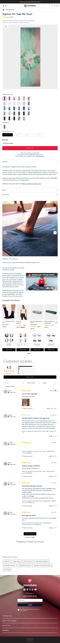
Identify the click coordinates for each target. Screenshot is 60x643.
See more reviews (30, 533)
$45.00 (32, 329)
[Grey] (11, 335)
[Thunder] (35, 340)
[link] (30, 17)
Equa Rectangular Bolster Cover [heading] (36, 322)
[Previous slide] (4, 232)
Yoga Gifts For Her (24, 565)
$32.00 (18, 327)
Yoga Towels (16, 561)
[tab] (29, 353)
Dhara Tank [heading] (19, 321)
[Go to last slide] (3, 322)
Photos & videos (10, 386)
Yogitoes (6, 561)
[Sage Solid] (49, 335)
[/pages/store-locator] (6, 6)
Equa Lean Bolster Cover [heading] (50, 321)
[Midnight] (39, 340)
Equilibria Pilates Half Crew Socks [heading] (8, 322)
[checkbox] (14, 386)
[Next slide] (55, 232)
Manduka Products (9, 565)
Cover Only (37, 344)
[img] (12, 392)
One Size (9, 344)
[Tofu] (21, 335)
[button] (57, 2)
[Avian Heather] (25, 340)
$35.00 (46, 327)
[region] (30, 328)
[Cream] (11, 340)
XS (18, 344)
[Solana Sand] (35, 335)
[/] (30, 6)
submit (30, 605)
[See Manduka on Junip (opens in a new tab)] (33, 537)
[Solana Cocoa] (39, 335)
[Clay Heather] (25, 335)
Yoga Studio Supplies (42, 561)
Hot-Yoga (7, 569)
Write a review (30, 377)
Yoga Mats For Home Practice (42, 565)
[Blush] (7, 340)
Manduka (32, 638)
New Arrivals (28, 561)
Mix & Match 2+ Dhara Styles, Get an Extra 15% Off (30, 2)
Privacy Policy (30, 641)
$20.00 (4, 327)
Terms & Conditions (30, 639)
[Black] (7, 335)
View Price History (8, 143)
